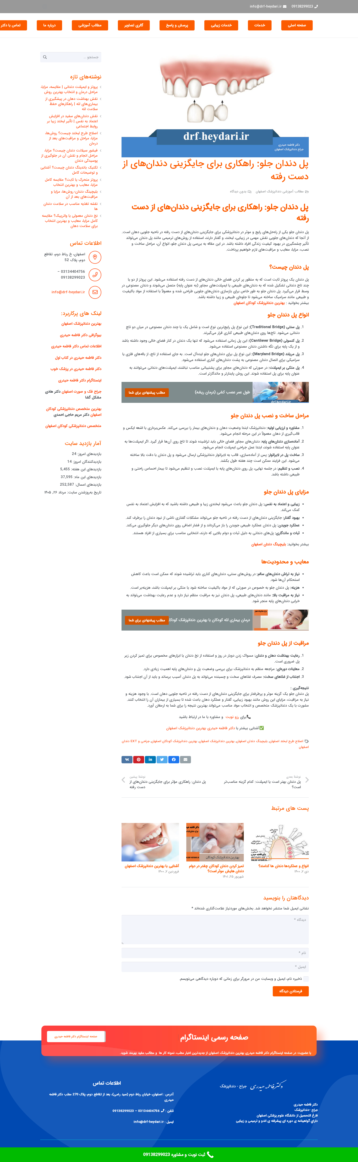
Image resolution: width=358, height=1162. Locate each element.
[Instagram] (44, 6)
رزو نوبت (232, 717)
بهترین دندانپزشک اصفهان (217, 741)
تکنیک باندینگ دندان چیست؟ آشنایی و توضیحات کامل (69, 170)
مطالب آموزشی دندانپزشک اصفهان (280, 191)
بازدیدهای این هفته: (85, 469)
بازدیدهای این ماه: (87, 477)
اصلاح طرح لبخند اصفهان (286, 741)
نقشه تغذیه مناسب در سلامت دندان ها (70, 206)
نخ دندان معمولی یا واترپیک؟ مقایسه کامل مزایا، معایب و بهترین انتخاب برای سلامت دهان (70, 221)
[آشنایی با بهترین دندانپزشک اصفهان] (150, 842)
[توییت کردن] (162, 759)
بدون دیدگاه (238, 191)
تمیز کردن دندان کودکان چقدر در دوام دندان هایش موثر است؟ (216, 868)
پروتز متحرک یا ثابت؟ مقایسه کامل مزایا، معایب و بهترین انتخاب (71, 182)
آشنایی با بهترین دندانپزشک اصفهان (152, 866)
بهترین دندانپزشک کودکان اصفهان (174, 741)
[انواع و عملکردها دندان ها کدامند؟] (280, 842)
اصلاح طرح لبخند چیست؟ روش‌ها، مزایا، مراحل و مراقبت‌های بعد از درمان (71, 138)
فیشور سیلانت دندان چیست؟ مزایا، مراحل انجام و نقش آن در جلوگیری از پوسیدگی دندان (69, 156)
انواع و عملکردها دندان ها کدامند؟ (283, 866)
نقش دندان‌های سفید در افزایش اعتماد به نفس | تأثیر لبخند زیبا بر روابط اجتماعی (72, 121)
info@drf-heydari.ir (68, 292)
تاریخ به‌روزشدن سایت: (83, 492)
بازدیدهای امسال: (87, 485)
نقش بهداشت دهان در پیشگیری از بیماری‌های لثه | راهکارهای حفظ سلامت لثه (71, 104)
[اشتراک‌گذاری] (173, 759)
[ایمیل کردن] (185, 759)
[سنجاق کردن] (138, 759)
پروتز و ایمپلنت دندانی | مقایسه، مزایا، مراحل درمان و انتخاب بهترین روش (69, 89)
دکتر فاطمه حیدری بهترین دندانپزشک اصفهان (200, 728)
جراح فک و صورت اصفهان (81, 392)
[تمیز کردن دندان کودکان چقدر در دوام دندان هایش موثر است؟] (215, 842)
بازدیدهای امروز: (88, 454)
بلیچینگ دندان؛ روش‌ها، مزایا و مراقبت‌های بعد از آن (74, 194)
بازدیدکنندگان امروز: (86, 462)
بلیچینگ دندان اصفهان (252, 741)
